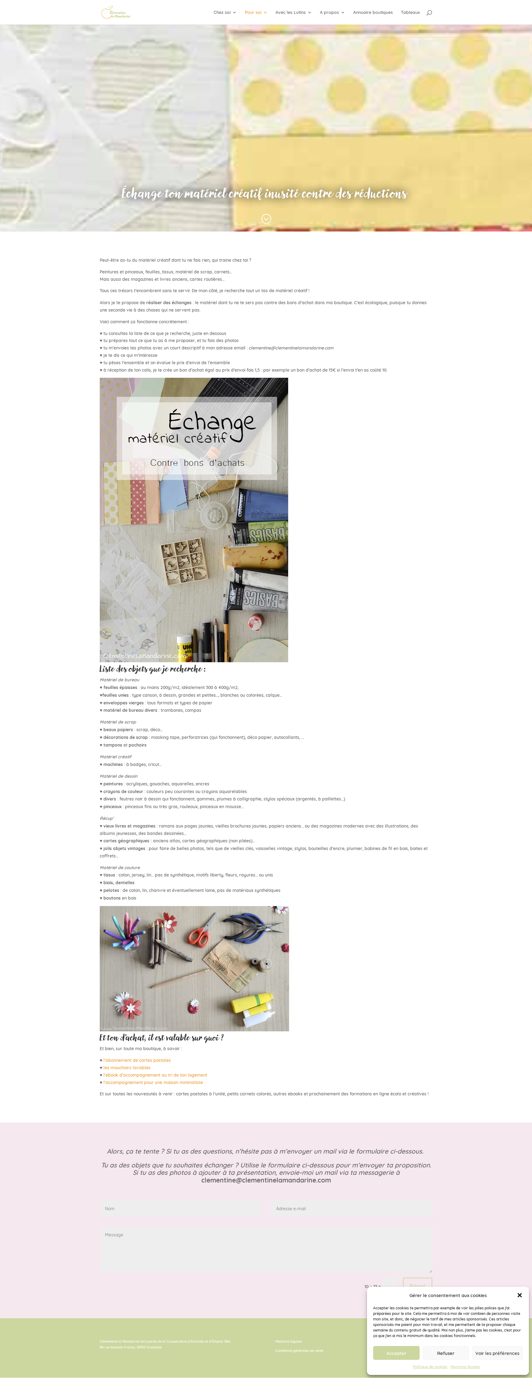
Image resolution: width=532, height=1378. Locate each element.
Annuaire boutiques (373, 12)
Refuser (445, 1353)
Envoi (417, 1285)
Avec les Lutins (291, 12)
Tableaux (410, 12)
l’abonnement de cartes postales (137, 1060)
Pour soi (253, 12)
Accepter (396, 1353)
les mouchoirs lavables (127, 1067)
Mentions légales (465, 1366)
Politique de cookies (430, 1366)
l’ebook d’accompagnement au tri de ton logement (155, 1075)
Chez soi (222, 12)
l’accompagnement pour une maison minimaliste (153, 1082)
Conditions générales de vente (299, 1350)
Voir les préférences (497, 1353)
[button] (520, 1295)
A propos (329, 12)
